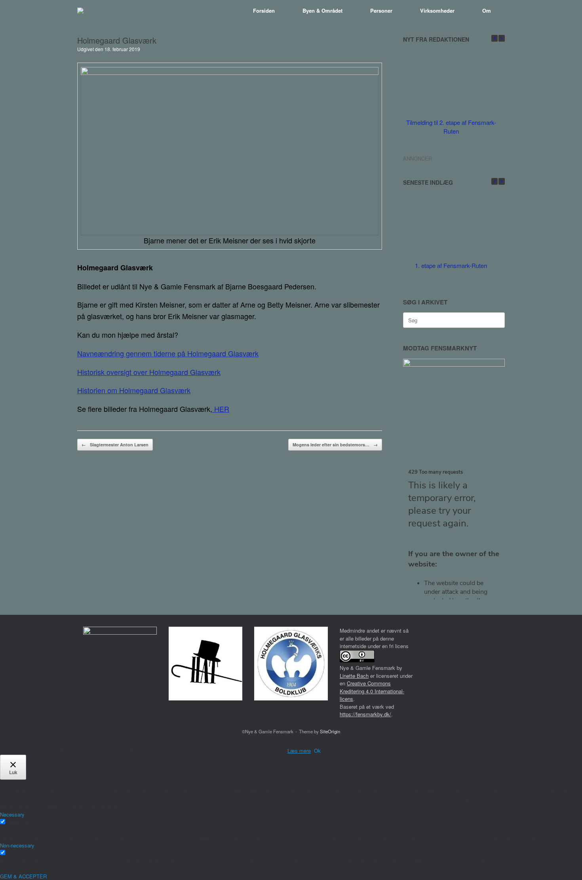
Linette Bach (354, 675)
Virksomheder (437, 10)
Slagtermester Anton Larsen (115, 445)
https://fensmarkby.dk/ (365, 714)
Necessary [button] (12, 814)
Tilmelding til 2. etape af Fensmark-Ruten (451, 127)
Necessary (20, 822)
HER (220, 409)
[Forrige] (494, 38)
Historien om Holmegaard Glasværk (133, 390)
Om (486, 10)
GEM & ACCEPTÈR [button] (23, 876)
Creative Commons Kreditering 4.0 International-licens (372, 690)
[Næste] (501, 38)
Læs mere (299, 750)
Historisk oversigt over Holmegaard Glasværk (149, 372)
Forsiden (264, 10)
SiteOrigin (330, 731)
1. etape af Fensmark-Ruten (451, 265)
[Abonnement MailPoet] (454, 534)
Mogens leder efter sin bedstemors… (335, 445)
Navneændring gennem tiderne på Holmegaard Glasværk (168, 353)
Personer (381, 10)
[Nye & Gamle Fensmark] (80, 11)
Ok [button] (317, 750)
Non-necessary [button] (17, 845)
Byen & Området (322, 10)
